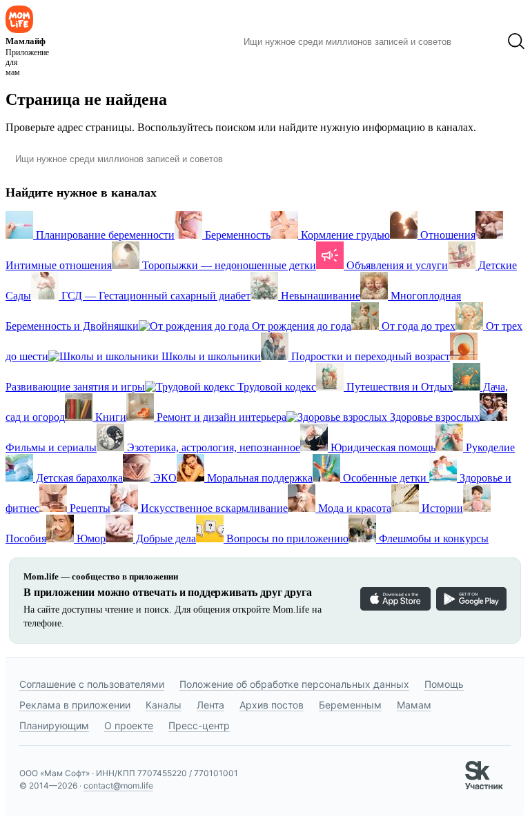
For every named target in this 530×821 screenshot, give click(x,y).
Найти (479, 41)
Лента (210, 705)
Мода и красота (353, 508)
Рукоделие (489, 447)
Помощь (444, 684)
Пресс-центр (199, 725)
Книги (109, 417)
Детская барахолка (78, 478)
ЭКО (163, 478)
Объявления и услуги (396, 265)
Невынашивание (319, 295)
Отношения (446, 235)
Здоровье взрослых (433, 417)
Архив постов (271, 705)
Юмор (90, 538)
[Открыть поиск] (516, 41)
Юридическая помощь (381, 447)
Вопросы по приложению (286, 538)
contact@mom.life (118, 785)
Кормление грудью (344, 235)
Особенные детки (384, 478)
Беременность (236, 235)
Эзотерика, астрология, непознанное (212, 447)
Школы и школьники (210, 356)
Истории (441, 508)
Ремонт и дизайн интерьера (220, 417)
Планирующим (54, 725)
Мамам (414, 705)
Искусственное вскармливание (213, 508)
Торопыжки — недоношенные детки (227, 265)
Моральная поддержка (258, 478)
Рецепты (88, 508)
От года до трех (417, 326)
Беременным (350, 705)
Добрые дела (164, 538)
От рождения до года (300, 326)
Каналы (163, 705)
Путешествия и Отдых (398, 387)
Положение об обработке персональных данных (294, 684)
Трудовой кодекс (275, 387)
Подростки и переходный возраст (369, 356)
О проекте (128, 725)
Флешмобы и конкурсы (432, 538)
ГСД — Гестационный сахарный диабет (155, 295)
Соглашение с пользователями (91, 684)
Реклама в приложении (74, 705)
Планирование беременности (104, 235)
